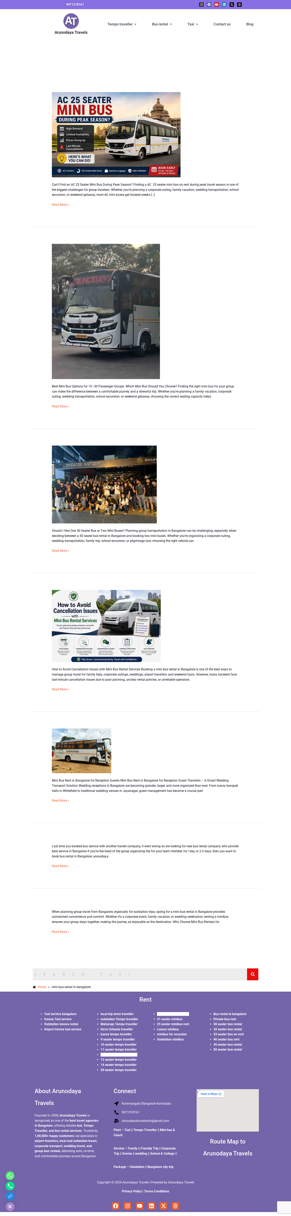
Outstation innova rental (61, 1024)
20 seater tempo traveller (119, 1070)
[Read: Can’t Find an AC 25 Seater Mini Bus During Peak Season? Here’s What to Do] (116, 134)
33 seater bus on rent (228, 1034)
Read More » (60, 204)
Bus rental (160, 24)
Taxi (190, 24)
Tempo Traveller (145, 1130)
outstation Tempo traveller (119, 1019)
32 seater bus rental (228, 1029)
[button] (122, 24)
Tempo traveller (120, 24)
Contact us (222, 24)
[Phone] (10, 1186)
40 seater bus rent (226, 1039)
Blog (249, 24)
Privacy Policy (132, 1191)
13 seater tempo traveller (119, 1060)
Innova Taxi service (58, 1019)
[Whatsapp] (10, 1175)
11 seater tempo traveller (119, 1049)
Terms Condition (155, 1191)
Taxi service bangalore (60, 1014)
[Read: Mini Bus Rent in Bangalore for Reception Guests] (81, 751)
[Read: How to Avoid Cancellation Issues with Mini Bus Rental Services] (106, 626)
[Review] (10, 1196)
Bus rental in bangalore (230, 1014)
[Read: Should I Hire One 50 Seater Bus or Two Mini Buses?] (104, 484)
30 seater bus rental (227, 1024)
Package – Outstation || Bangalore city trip (144, 1167)
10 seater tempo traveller (119, 1044)
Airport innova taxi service (62, 1029)
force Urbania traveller (117, 1029)
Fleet (118, 1130)
